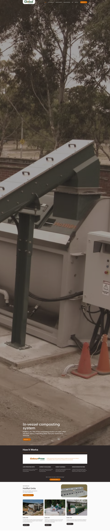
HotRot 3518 (25, 517)
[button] (50, 2)
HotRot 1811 (47, 517)
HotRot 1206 (69, 517)
